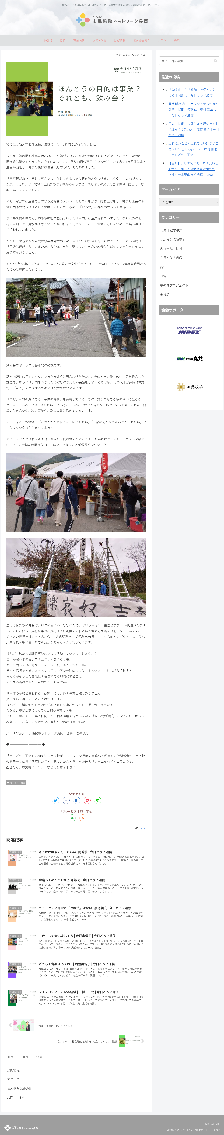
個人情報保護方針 (19, 1088)
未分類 (164, 294)
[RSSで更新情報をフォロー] (82, 817)
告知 (163, 266)
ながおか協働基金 (172, 239)
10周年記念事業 (171, 230)
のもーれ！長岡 (171, 248)
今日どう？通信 (17, 782)
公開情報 (13, 1070)
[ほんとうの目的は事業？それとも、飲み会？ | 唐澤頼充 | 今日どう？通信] (76, 800)
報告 (163, 276)
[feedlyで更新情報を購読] (72, 817)
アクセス (13, 1079)
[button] (216, 61)
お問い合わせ (16, 1097)
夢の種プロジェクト (174, 285)
